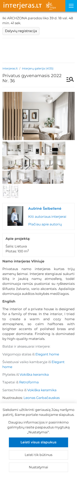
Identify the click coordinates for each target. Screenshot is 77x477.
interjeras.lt (10, 68)
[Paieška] (68, 80)
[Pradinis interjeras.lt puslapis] (32, 6)
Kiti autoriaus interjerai (47, 217)
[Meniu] (71, 6)
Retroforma (29, 382)
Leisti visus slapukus (38, 442)
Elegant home (47, 354)
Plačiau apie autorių (45, 224)
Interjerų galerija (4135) (38, 68)
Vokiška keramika (34, 374)
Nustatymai (38, 467)
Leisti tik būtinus (38, 455)
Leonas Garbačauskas (41, 398)
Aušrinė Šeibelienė (44, 208)
